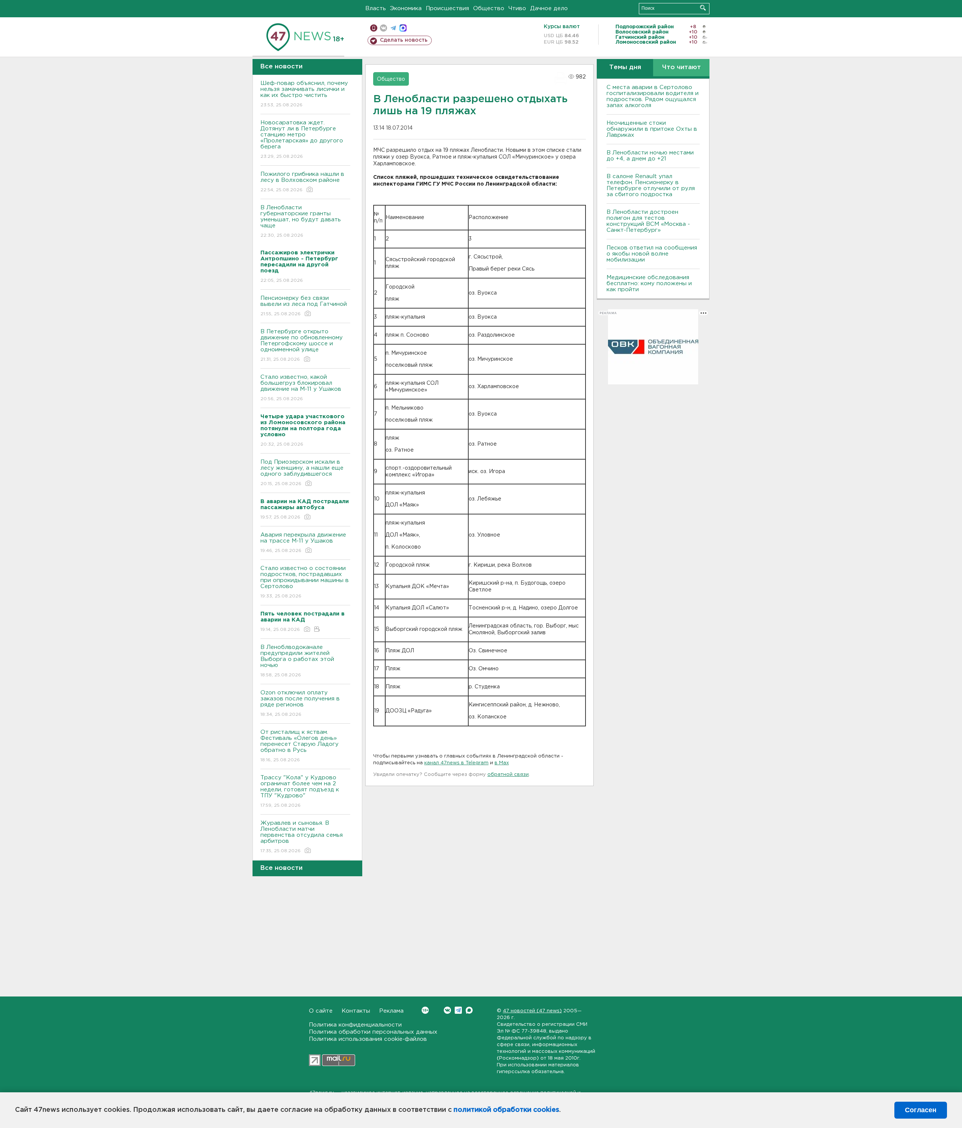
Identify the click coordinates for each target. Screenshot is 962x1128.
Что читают (681, 67)
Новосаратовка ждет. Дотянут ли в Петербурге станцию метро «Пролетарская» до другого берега (301, 139)
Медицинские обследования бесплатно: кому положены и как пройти (649, 283)
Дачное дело (549, 8)
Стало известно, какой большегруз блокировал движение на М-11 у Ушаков (300, 388)
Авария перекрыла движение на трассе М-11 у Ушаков (303, 542)
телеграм (393, 28)
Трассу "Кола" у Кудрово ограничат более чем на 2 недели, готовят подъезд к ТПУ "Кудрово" (299, 791)
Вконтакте (447, 1010)
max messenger (403, 28)
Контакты (356, 1011)
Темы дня (625, 67)
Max (469, 1010)
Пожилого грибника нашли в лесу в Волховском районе (302, 182)
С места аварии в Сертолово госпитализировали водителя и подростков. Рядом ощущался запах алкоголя (653, 96)
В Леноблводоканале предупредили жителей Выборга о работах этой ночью (297, 661)
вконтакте (383, 28)
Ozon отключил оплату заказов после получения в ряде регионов (300, 703)
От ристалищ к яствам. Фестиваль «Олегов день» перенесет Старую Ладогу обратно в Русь (299, 746)
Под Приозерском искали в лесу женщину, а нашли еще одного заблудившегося (301, 473)
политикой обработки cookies (506, 1110)
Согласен (920, 1110)
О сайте (321, 1011)
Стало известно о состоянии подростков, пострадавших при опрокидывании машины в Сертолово (304, 582)
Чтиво (517, 8)
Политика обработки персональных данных (373, 1032)
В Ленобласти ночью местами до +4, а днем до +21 (650, 155)
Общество (488, 8)
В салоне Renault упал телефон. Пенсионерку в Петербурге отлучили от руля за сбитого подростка (651, 185)
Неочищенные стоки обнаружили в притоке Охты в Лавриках (652, 129)
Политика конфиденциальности (355, 1024)
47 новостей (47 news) (532, 1011)
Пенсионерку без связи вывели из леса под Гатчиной (303, 306)
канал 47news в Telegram (456, 763)
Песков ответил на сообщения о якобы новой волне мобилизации (652, 253)
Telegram (458, 1010)
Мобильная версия (373, 28)
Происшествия (447, 8)
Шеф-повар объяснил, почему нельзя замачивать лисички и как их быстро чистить (304, 94)
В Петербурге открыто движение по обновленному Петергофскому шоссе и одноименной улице (301, 345)
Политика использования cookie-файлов (368, 1039)
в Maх (502, 763)
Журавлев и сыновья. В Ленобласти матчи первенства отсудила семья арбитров (301, 837)
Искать (703, 8)
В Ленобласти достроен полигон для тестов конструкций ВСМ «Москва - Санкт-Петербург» (648, 221)
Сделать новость (404, 40)
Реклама (391, 1011)
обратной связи (508, 775)
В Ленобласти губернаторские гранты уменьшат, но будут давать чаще (300, 221)
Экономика (406, 8)
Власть (375, 8)
